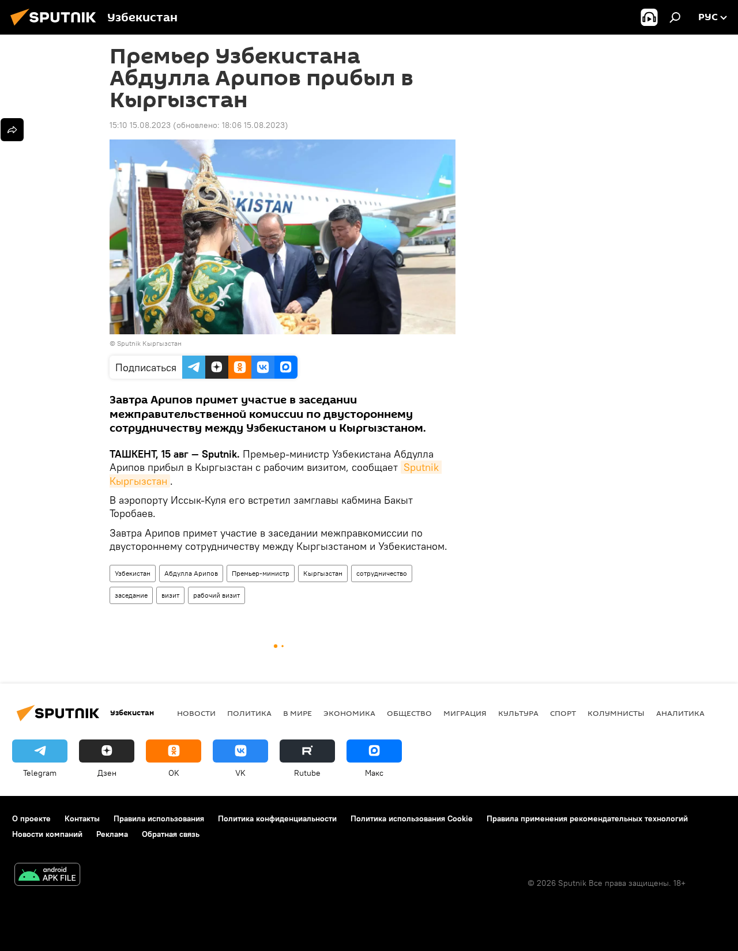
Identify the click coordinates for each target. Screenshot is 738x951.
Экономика (349, 713)
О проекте (31, 818)
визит (170, 595)
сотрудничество (381, 573)
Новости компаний (47, 834)
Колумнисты (616, 713)
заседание (131, 595)
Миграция (465, 713)
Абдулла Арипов (191, 573)
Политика (249, 713)
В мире (297, 713)
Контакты (82, 818)
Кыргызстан (322, 573)
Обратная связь (170, 834)
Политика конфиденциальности (277, 818)
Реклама (112, 834)
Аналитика (680, 713)
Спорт (563, 713)
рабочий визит (216, 595)
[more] (12, 129)
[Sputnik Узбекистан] (56, 27)
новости (196, 713)
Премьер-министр (260, 573)
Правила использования (159, 818)
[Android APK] (47, 876)
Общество (409, 713)
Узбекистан (132, 573)
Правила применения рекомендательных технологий (587, 818)
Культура (518, 713)
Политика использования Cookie (412, 818)
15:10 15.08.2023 (140, 125)
